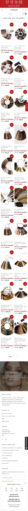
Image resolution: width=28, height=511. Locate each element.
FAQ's (3, 418)
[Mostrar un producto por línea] (23, 13)
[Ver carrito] (26, 10)
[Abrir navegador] (2, 10)
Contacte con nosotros (7, 413)
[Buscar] (23, 10)
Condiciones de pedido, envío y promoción (12, 448)
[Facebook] (2, 439)
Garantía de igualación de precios (10, 460)
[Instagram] (6, 439)
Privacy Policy (5, 463)
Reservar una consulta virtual (8, 416)
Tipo (9, 13)
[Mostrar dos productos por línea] (25, 13)
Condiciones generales (7, 453)
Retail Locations (5, 421)
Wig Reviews (5, 458)
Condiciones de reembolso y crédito (10, 450)
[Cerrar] (25, 483)
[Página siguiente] (17, 355)
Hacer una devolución (7, 455)
